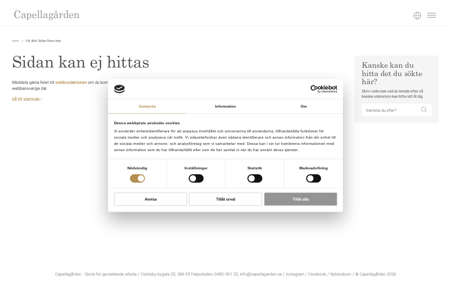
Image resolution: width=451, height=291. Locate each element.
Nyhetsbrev (340, 274)
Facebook (317, 274)
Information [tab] (225, 106)
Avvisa (151, 199)
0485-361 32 (226, 274)
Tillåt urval (225, 199)
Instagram (295, 274)
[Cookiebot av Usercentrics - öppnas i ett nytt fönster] (314, 89)
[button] (424, 110)
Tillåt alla (301, 199)
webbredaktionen (71, 82)
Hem (15, 41)
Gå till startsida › (27, 99)
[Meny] (431, 16)
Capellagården (46, 15)
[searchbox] (389, 110)
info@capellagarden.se (261, 274)
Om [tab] (304, 106)
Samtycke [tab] (147, 106)
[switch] (196, 178)
